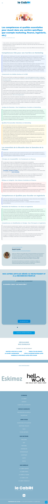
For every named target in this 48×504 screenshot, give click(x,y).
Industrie (24, 439)
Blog (24, 429)
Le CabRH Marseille (24, 480)
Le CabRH (24, 398)
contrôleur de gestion (13, 170)
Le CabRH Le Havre (24, 474)
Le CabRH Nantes (24, 468)
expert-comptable (15, 172)
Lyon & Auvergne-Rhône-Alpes (33, 353)
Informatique (24, 451)
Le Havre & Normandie (12, 353)
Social (24, 461)
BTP (24, 442)
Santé (24, 458)
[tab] (17, 327)
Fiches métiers (24, 432)
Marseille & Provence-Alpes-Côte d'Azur (24, 355)
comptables (5, 170)
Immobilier (24, 448)
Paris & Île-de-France (35, 351)
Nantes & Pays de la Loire (14, 351)
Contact (24, 401)
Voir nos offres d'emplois (24, 332)
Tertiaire (24, 445)
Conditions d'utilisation (24, 422)
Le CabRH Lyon (24, 477)
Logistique (24, 455)
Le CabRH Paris (24, 471)
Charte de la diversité (24, 404)
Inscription (24, 415)
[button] (2, 3)
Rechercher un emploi (24, 412)
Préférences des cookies (14, 501)
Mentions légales (24, 426)
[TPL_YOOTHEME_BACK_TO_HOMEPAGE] (24, 2)
